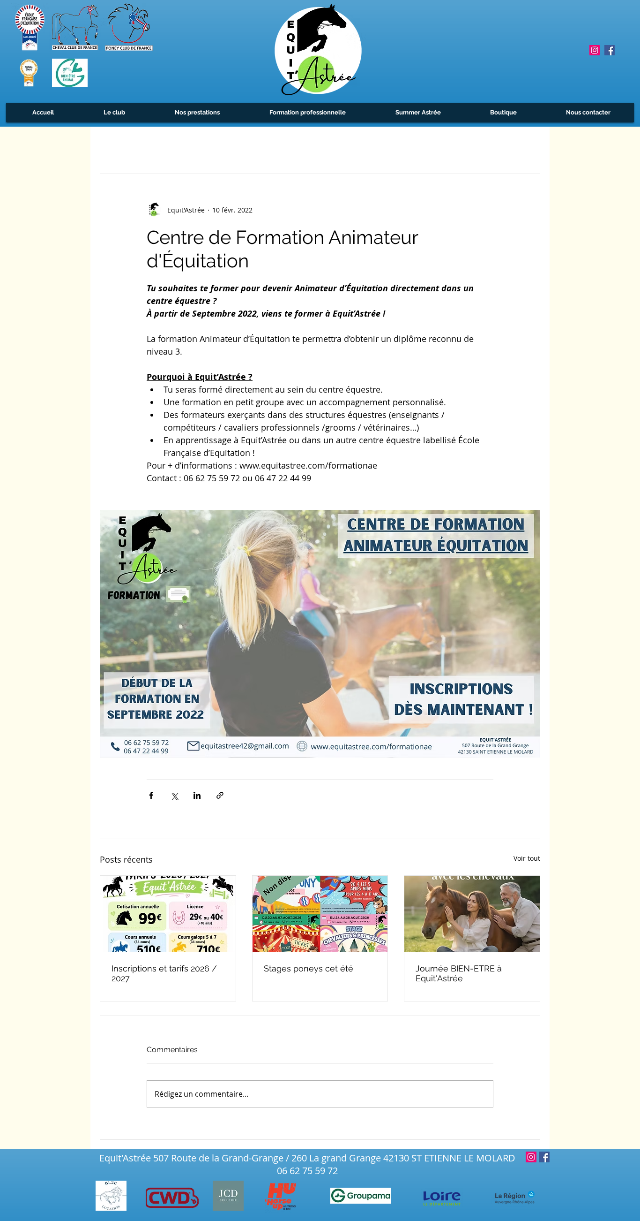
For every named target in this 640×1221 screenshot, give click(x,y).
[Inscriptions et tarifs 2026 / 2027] (168, 914)
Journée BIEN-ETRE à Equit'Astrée (459, 973)
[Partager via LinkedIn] (197, 795)
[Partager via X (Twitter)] (174, 795)
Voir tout (526, 858)
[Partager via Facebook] (151, 795)
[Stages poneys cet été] (320, 914)
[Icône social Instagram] (594, 50)
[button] (114, 112)
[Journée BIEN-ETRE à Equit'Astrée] (472, 914)
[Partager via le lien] (220, 795)
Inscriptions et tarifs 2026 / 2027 (164, 973)
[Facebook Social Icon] (609, 50)
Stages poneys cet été (308, 968)
